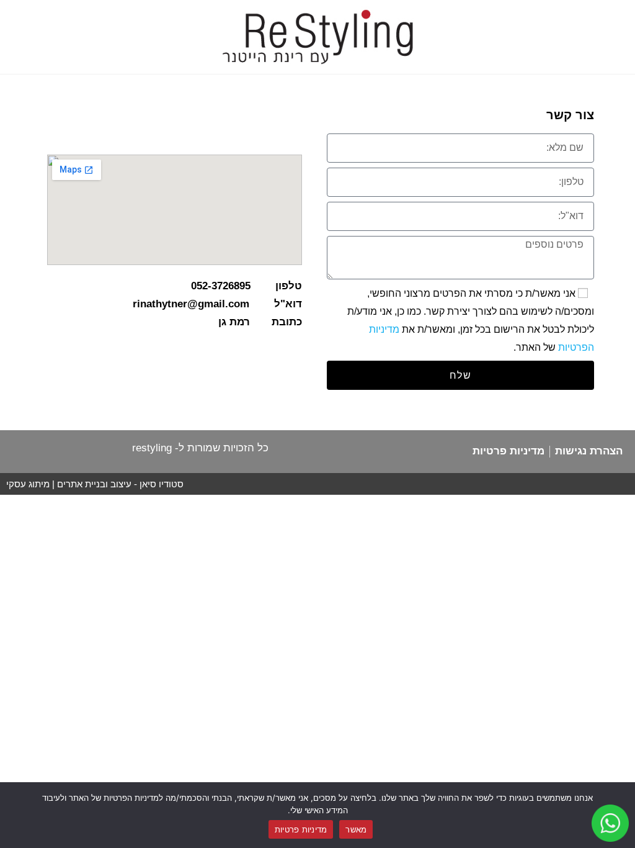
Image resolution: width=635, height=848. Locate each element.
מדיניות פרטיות (301, 829)
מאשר (355, 829)
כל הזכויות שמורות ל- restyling (200, 448)
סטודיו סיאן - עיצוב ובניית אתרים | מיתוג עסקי (95, 484)
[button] (529, 16)
